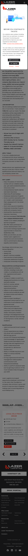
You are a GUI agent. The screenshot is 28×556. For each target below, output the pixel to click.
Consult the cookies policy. (15, 43)
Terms (17, 66)
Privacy (11, 66)
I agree (14, 63)
